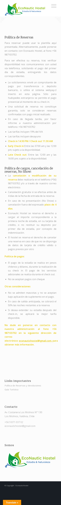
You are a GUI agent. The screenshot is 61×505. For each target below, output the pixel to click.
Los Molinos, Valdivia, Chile (19, 416)
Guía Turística (11, 389)
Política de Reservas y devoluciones (23, 385)
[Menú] (52, 6)
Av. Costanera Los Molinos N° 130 (23, 412)
